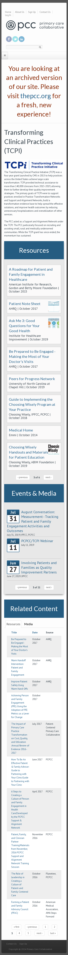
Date (35, 632)
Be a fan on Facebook (9, 39)
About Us (19, 12)
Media (28, 624)
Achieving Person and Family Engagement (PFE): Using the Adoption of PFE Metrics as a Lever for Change (20, 706)
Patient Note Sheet (24, 303)
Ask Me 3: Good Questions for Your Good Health (24, 325)
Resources (13, 624)
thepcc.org (35, 96)
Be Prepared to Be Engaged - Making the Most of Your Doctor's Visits (32, 356)
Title (14, 632)
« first (16, 926)
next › (48, 477)
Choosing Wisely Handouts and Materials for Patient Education (28, 452)
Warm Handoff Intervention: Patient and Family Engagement (18, 667)
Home (8, 12)
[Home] (35, 25)
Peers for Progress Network (32, 378)
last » (53, 933)
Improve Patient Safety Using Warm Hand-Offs (19, 685)
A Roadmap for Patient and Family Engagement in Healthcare (31, 274)
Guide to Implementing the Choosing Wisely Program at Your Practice (32, 404)
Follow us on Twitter (15, 39)
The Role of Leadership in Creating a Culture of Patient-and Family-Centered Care (19, 884)
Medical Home (21, 430)
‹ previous (23, 477)
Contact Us (45, 12)
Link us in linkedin (21, 39)
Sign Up (32, 12)
